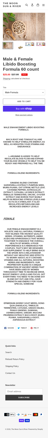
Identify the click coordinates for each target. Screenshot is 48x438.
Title (4, 88)
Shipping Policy (12, 366)
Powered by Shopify (35, 429)
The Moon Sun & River (12, 5)
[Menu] (43, 5)
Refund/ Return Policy (14, 359)
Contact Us (10, 373)
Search (8, 352)
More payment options (24, 115)
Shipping (6, 78)
